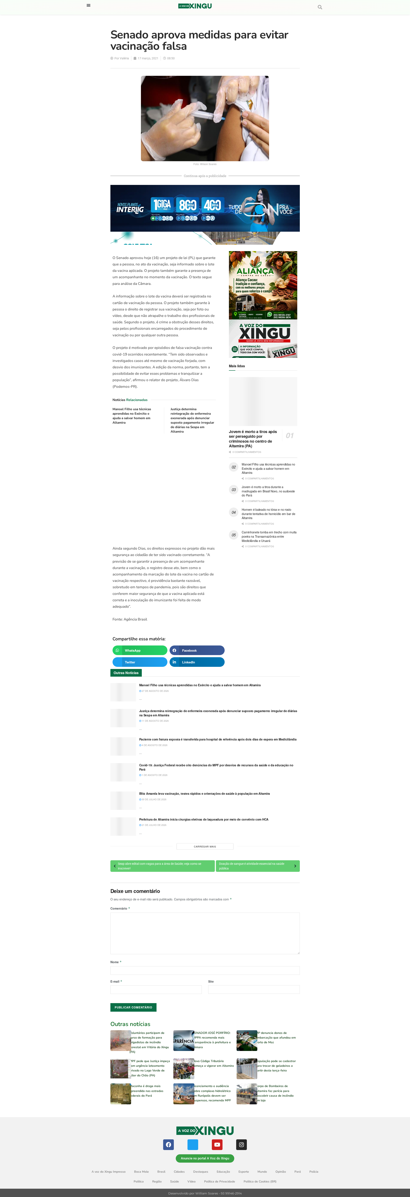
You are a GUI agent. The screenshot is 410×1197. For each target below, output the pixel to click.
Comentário (120, 908)
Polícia (313, 1172)
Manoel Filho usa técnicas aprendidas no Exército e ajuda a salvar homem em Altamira (132, 416)
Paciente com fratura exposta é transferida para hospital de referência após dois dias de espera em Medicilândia (218, 739)
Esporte (244, 1172)
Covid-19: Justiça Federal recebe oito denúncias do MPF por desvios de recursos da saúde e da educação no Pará (216, 767)
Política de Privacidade (219, 1181)
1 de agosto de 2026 (154, 775)
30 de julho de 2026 (153, 799)
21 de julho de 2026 (153, 825)
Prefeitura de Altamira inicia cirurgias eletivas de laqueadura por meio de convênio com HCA (204, 819)
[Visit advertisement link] (164, 490)
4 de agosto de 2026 (154, 745)
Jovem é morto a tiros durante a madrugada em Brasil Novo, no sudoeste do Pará (268, 491)
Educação (223, 1172)
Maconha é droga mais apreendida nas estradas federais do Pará (146, 1091)
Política (139, 1181)
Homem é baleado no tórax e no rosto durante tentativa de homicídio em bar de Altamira (268, 513)
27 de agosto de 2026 (155, 690)
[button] (88, 5)
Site (211, 981)
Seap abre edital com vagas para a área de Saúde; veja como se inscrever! (159, 866)
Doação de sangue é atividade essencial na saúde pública (251, 866)
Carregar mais (205, 846)
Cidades (179, 1172)
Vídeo (191, 1181)
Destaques (200, 1172)
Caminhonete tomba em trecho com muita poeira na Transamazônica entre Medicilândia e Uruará (269, 536)
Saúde (174, 1181)
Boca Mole (141, 1172)
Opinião (280, 1172)
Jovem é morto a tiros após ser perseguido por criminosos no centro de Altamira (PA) (253, 439)
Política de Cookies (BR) (260, 1181)
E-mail (116, 981)
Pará (297, 1172)
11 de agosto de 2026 (155, 720)
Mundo (262, 1172)
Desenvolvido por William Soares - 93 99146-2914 (205, 1193)
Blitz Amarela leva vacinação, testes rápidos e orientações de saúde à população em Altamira (204, 793)
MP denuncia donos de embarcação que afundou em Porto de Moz (276, 1038)
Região (157, 1181)
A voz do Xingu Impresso (109, 1172)
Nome (116, 962)
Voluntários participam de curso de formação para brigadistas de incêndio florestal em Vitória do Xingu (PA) (149, 1042)
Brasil (161, 1172)
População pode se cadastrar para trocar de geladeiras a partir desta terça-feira (276, 1066)
